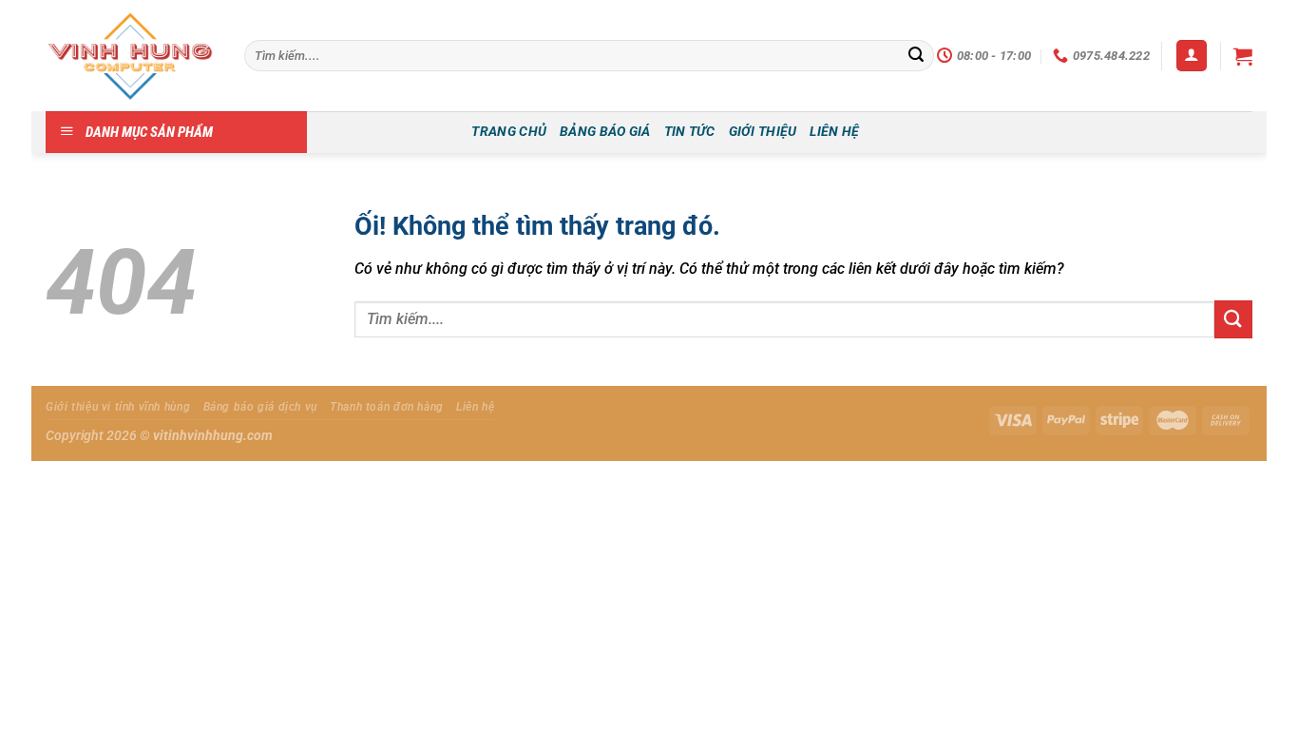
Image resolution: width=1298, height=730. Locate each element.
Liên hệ (475, 406)
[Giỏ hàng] (1242, 56)
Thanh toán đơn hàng (387, 406)
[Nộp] (916, 56)
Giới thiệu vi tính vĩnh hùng (118, 406)
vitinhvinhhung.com (213, 436)
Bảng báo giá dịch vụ (260, 406)
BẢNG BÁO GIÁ (605, 132)
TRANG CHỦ (508, 132)
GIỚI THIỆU (763, 132)
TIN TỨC (690, 132)
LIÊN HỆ (834, 132)
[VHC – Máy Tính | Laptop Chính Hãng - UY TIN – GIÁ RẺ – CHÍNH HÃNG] (131, 56)
